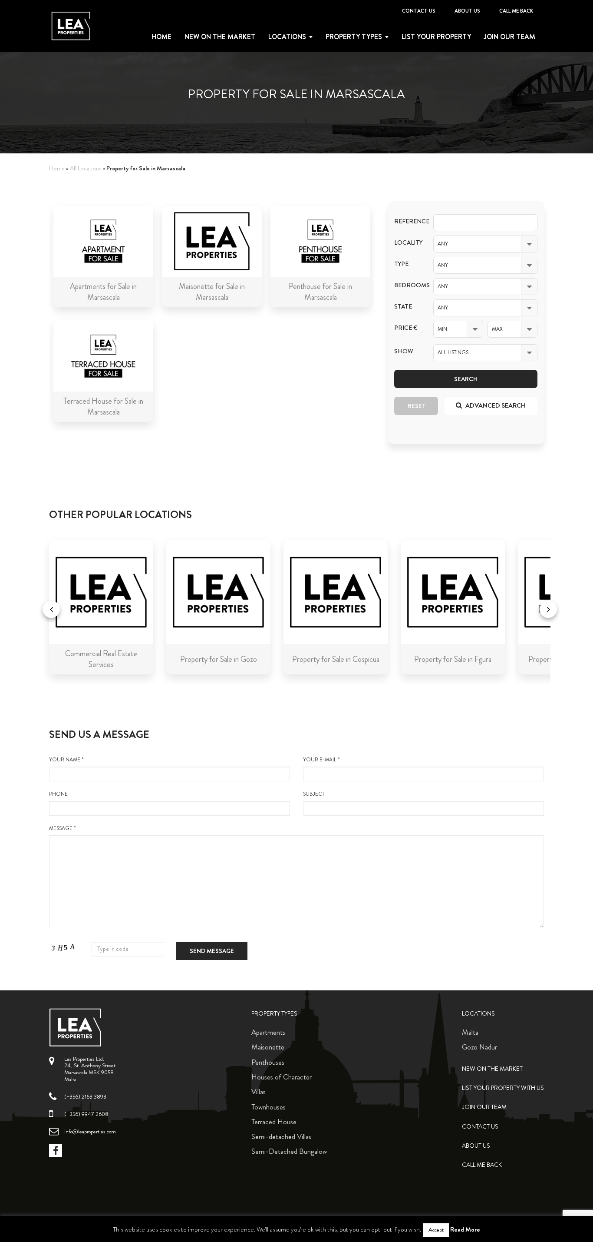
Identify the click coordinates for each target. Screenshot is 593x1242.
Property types (354, 37)
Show (403, 351)
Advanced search (495, 405)
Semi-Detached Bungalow (289, 1151)
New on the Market (219, 37)
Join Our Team (509, 37)
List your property (436, 37)
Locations (287, 37)
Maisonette (267, 1047)
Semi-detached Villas (281, 1136)
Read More (465, 1229)
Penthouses (267, 1062)
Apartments (268, 1032)
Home (161, 37)
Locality (407, 242)
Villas (258, 1091)
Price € (406, 328)
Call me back (516, 11)
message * (62, 828)
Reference (407, 221)
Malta (470, 1032)
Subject (313, 794)
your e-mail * (321, 760)
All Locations (85, 168)
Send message (212, 950)
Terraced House (273, 1121)
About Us (467, 11)
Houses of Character (281, 1077)
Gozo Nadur (479, 1047)
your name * (66, 760)
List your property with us (503, 1088)
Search (466, 379)
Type (401, 264)
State (403, 306)
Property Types (274, 1014)
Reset (417, 406)
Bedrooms (407, 285)
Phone (58, 794)
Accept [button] (436, 1230)
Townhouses (268, 1107)
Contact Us (418, 11)
